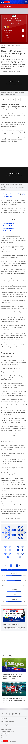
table (18, 194)
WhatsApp (19, 713)
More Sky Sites (5, 725)
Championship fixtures (9, 194)
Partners (4, 718)
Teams (18, 45)
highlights (24, 194)
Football (7, 6)
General (4, 569)
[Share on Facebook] (3, 99)
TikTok (9, 713)
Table (12, 45)
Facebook (6, 713)
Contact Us (4, 737)
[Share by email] (18, 99)
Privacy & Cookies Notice (7, 731)
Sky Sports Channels (7, 721)
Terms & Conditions (6, 729)
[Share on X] (8, 99)
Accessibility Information (7, 735)
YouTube (16, 713)
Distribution (10, 569)
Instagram (12, 713)
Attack (16, 569)
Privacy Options (5, 733)
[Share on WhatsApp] (13, 99)
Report (3, 45)
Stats (8, 45)
